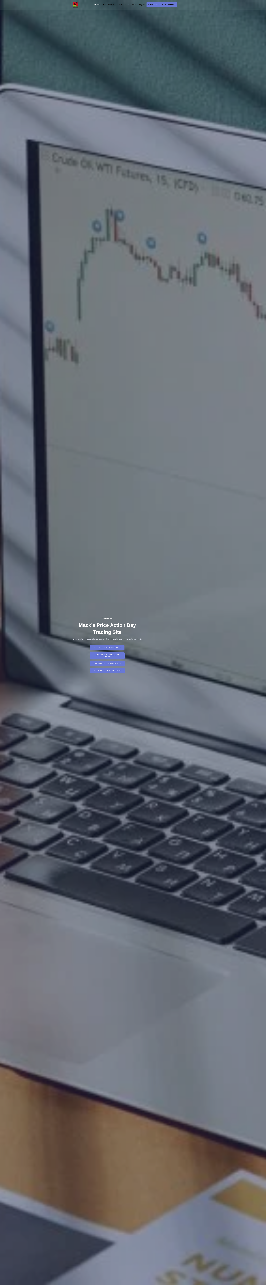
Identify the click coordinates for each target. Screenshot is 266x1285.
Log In (142, 4)
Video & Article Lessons (162, 4)
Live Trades (130, 4)
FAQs (119, 4)
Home (97, 4)
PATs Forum (108, 4)
